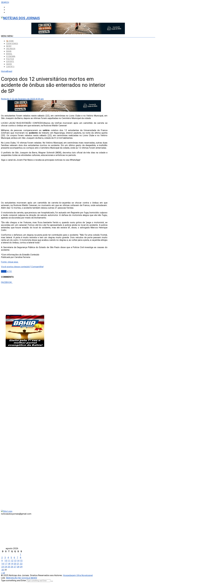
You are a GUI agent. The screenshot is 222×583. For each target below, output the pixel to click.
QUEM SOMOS (12, 44)
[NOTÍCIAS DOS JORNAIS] (20, 18)
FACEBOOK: (7, 282)
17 (5, 563)
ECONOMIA (10, 56)
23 (2, 566)
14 (18, 560)
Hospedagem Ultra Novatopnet (78, 575)
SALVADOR (10, 49)
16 (2, 563)
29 (21, 566)
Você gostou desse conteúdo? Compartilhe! (22, 266)
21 (18, 563)
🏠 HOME (10, 41)
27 (15, 566)
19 (12, 563)
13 (15, 560)
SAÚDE (9, 64)
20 (15, 563)
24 (5, 566)
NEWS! (8, 46)
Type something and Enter (13, 580)
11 (9, 560)
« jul (3, 572)
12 (12, 560)
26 (12, 566)
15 (21, 560)
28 (18, 566)
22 (21, 563)
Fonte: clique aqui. (9, 262)
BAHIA (8, 51)
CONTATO (10, 67)
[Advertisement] (54, 181)
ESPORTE (10, 62)
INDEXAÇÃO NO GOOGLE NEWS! (21, 578)
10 (5, 560)
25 (9, 566)
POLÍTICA (10, 59)
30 (2, 570)
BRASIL (9, 54)
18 (9, 563)
